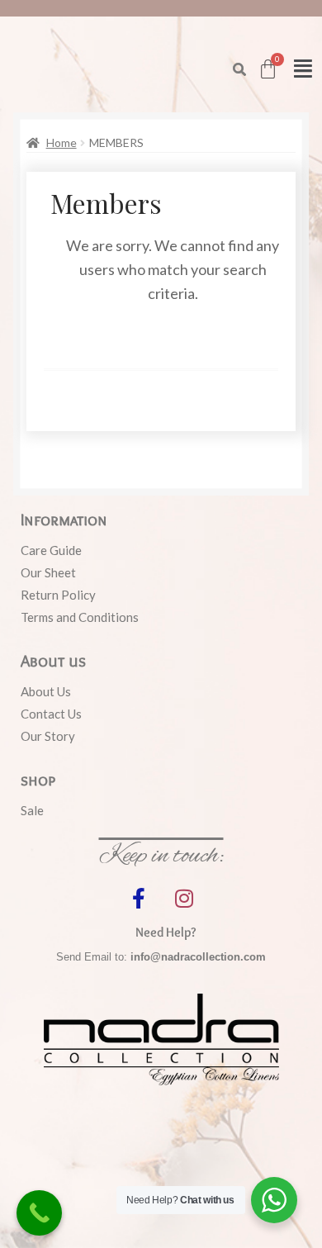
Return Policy (58, 594)
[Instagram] (184, 897)
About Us (46, 691)
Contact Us (51, 713)
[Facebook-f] (138, 897)
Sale (32, 810)
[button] (239, 69)
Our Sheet (48, 572)
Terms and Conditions (80, 617)
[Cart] (268, 69)
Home (61, 142)
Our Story (48, 735)
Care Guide (51, 550)
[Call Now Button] (39, 1213)
